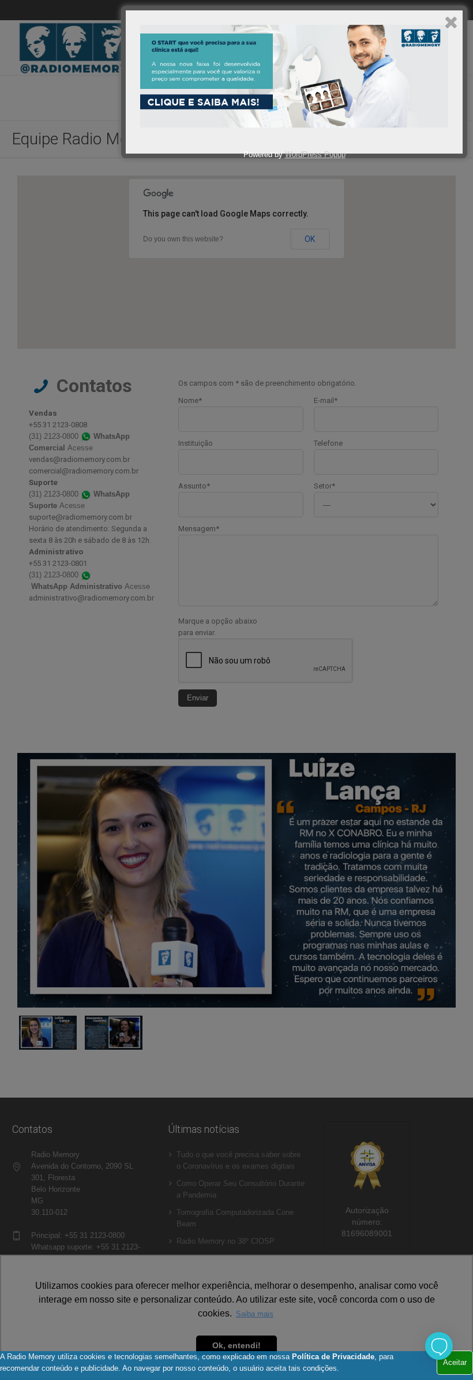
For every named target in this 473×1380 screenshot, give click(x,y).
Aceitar (455, 1362)
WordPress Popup (315, 154)
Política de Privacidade (333, 1356)
